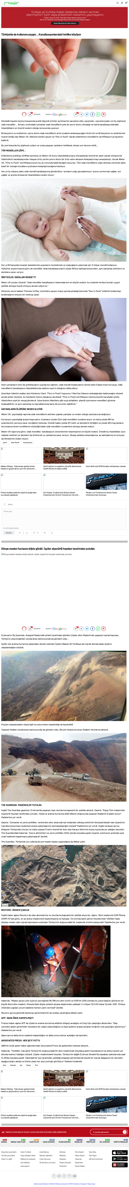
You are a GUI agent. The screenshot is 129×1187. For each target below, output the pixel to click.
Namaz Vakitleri (18, 1141)
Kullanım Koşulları (80, 1184)
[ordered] (34, 532)
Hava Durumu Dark (9, 1152)
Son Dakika (25, 1162)
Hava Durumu (49, 1141)
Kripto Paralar (121, 1141)
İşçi (21, 1065)
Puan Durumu (65, 1141)
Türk (36, 1065)
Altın (4, 1065)
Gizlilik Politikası (55, 1184)
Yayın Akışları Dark (28, 1155)
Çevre (5, 442)
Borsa (4, 1141)
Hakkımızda (38, 1184)
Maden (28, 1065)
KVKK (71, 1184)
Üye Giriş (92, 1152)
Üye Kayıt (93, 1155)
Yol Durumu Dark (8, 1155)
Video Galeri (80, 1155)
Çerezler (65, 1184)
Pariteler (90, 1141)
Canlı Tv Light (6, 1159)
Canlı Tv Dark (26, 1152)
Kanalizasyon (27, 442)
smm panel (25, 1166)
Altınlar (62, 1152)
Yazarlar (78, 1159)
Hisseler (78, 1141)
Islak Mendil (15, 442)
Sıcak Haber (80, 1166)
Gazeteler (34, 1141)
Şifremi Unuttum (96, 1159)
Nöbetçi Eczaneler (28, 1159)
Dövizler (62, 1155)
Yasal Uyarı (91, 1184)
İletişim (45, 1184)
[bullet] (37, 532)
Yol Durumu (104, 1141)
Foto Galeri (79, 1152)
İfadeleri (13, 1065)
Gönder (9, 533)
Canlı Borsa (44, 1152)
